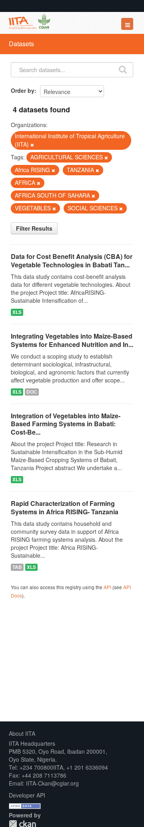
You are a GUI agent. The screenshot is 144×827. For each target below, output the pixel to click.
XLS (17, 312)
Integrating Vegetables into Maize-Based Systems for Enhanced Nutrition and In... (72, 340)
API (107, 587)
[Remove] (32, 144)
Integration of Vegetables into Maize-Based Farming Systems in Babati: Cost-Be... (65, 424)
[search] (122, 69)
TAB (17, 567)
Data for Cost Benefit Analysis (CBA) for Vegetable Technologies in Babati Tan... (71, 260)
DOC (31, 391)
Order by (22, 90)
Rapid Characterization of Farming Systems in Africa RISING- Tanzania (64, 507)
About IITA (22, 733)
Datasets (21, 43)
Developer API (27, 795)
